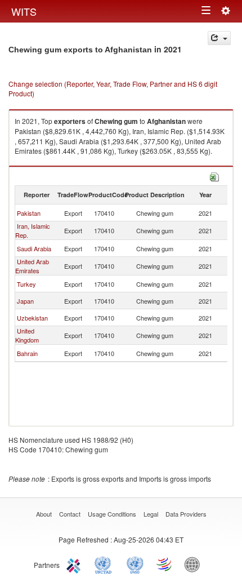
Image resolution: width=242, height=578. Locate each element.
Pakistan (29, 212)
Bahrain (27, 353)
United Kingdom (27, 335)
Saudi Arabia (34, 248)
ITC (75, 564)
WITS (24, 11)
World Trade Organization (165, 564)
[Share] (219, 38)
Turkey (26, 283)
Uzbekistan (32, 317)
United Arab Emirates (32, 266)
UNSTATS (135, 564)
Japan (25, 300)
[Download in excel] (214, 175)
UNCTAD (105, 564)
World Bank (194, 564)
